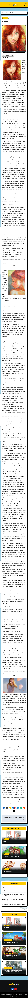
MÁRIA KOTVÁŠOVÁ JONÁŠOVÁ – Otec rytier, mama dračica (13, 970)
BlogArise (13, 996)
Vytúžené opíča (7, 871)
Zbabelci (5, 841)
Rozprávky (5, 17)
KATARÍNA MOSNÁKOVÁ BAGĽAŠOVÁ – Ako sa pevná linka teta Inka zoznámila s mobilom (13, 957)
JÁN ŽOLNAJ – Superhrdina (9, 891)
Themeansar (20, 996)
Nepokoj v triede (9, 817)
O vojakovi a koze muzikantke (11, 856)
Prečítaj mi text (9, 55)
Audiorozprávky (8, 940)
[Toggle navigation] (2, 5)
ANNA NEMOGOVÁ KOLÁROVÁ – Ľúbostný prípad (14, 904)
